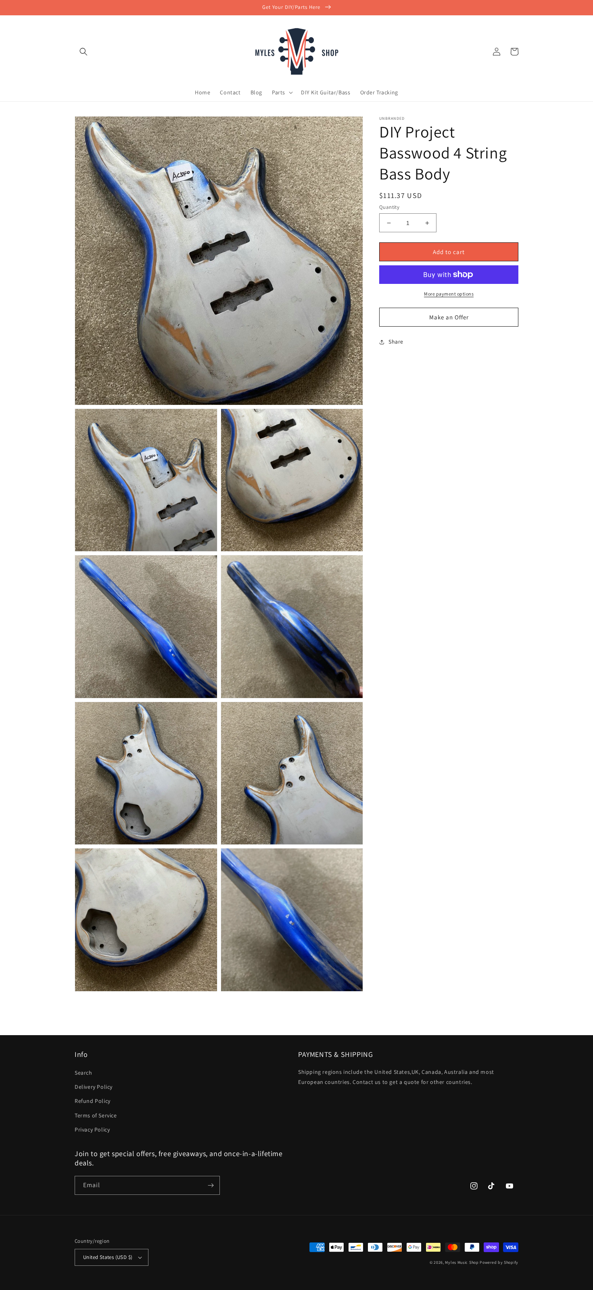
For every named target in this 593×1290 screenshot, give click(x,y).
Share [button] (395, 341)
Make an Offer (449, 317)
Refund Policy (93, 1101)
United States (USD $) (107, 1257)
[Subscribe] (210, 1185)
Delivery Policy (94, 1086)
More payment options (449, 294)
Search (83, 1072)
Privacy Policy (92, 1129)
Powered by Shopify (499, 1262)
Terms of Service (96, 1115)
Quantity (389, 207)
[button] (83, 51)
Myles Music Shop (461, 1262)
